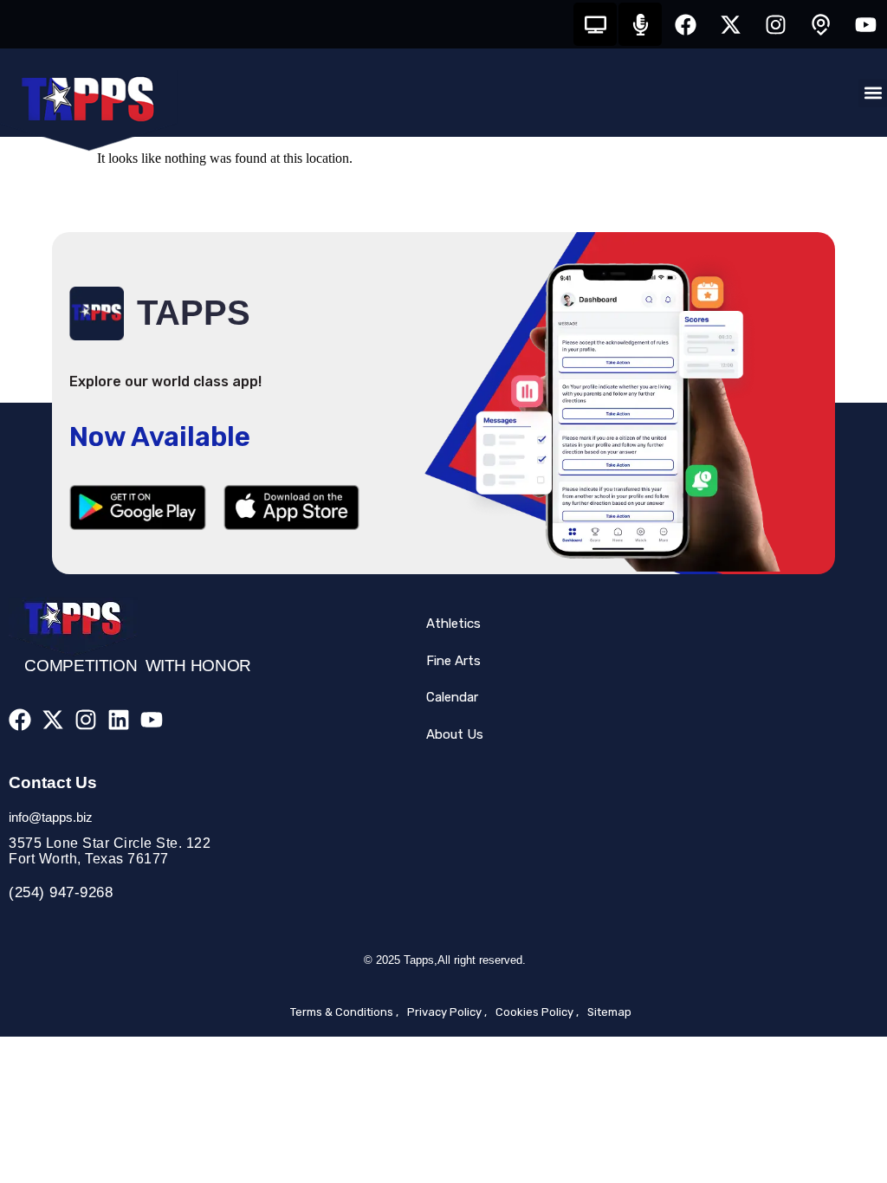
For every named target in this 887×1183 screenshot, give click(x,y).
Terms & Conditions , (344, 1011)
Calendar (452, 697)
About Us (454, 734)
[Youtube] (865, 24)
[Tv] (595, 24)
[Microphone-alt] (640, 24)
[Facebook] (685, 24)
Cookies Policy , (537, 1011)
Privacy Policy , (447, 1011)
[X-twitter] (730, 24)
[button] (872, 93)
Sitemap (609, 1011)
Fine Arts (453, 661)
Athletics (453, 623)
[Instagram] (775, 24)
